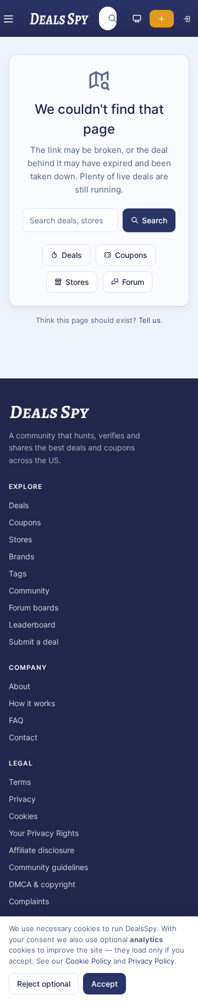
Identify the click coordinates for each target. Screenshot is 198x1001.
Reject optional (43, 983)
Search (154, 220)
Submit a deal (33, 641)
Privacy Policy (151, 960)
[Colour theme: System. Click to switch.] (137, 18)
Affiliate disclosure (41, 850)
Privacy (22, 799)
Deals (72, 255)
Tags (17, 573)
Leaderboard (32, 624)
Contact (23, 737)
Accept (104, 983)
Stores (77, 282)
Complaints (29, 901)
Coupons (131, 255)
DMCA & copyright (42, 884)
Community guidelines (48, 867)
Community (29, 590)
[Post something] (162, 19)
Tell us (150, 320)
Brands (21, 556)
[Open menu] (8, 18)
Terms (20, 782)
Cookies (23, 816)
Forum (133, 282)
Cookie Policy (88, 960)
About (19, 686)
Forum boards (33, 607)
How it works (32, 703)
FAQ (16, 720)
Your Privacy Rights (44, 833)
